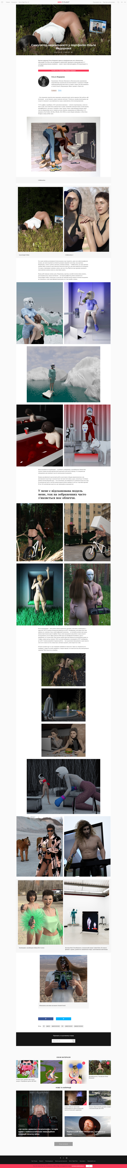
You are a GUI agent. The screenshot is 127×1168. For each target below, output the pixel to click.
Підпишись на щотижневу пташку (63, 1035)
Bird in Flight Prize (73, 1161)
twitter (60, 90)
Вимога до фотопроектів (61, 1161)
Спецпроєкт (14, 2)
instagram (54, 90)
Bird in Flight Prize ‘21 (24, 2)
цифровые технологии (78, 1026)
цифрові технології (68, 1026)
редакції (77, 1164)
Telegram (67, 70)
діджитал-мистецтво (55, 1026)
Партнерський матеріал (109, 2)
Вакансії (41, 1161)
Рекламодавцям (49, 1161)
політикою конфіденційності (78, 1166)
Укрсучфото (82, 1161)
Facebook (61, 70)
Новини (8, 2)
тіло (62, 1026)
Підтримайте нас (97, 2)
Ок (89, 1166)
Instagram (73, 70)
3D (43, 1026)
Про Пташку (34, 1161)
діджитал (48, 1026)
